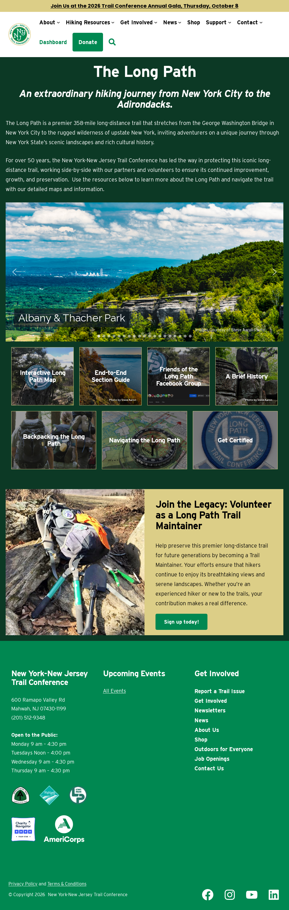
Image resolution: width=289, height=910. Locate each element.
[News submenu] (179, 22)
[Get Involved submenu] (155, 22)
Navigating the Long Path (144, 440)
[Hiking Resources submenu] (113, 22)
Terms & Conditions (66, 884)
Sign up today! (181, 622)
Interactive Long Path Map (42, 376)
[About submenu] (58, 22)
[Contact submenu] (261, 22)
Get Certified (235, 440)
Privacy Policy (23, 884)
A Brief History (246, 376)
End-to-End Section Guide (110, 376)
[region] (144, 271)
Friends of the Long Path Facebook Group (178, 376)
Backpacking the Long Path (54, 440)
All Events (114, 691)
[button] (14, 271)
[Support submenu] (229, 22)
